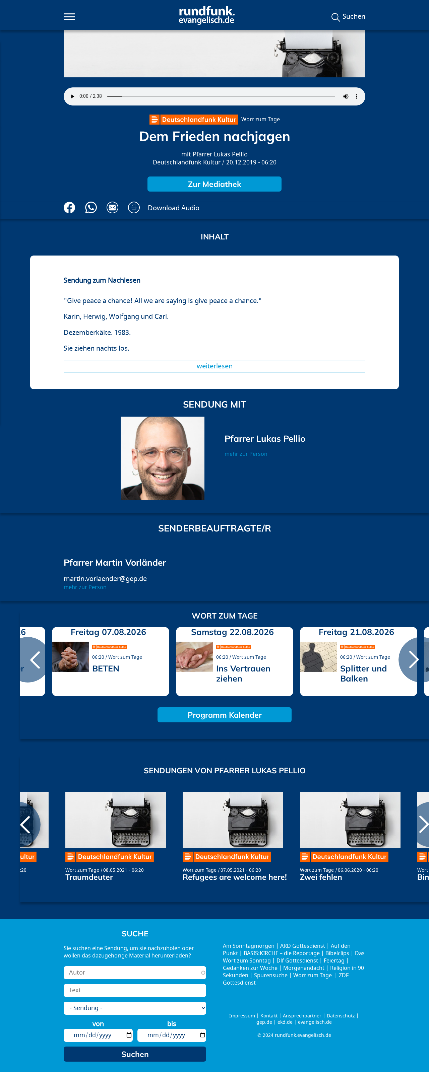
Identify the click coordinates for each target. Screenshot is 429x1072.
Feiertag (334, 961)
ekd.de (285, 1022)
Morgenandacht (303, 968)
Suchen (354, 16)
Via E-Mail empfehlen (112, 207)
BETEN (105, 668)
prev (28, 660)
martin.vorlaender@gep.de (105, 579)
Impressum (242, 1015)
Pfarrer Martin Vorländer (115, 562)
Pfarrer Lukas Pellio (220, 154)
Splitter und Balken (363, 673)
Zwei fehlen (321, 877)
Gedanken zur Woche (250, 968)
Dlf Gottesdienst (297, 961)
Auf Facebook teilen (69, 207)
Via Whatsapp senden (91, 207)
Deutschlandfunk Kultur (187, 162)
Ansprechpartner (302, 1015)
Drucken (134, 207)
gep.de (264, 1022)
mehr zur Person (246, 454)
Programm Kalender (225, 715)
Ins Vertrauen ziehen (243, 673)
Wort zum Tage (260, 120)
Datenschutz (341, 1015)
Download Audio (173, 208)
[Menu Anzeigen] (69, 16)
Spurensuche (271, 976)
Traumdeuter (89, 877)
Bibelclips (337, 953)
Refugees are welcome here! (235, 877)
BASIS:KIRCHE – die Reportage (282, 953)
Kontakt (269, 1015)
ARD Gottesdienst (302, 946)
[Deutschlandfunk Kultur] (193, 120)
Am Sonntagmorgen (248, 946)
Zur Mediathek (214, 184)
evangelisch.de (315, 1022)
